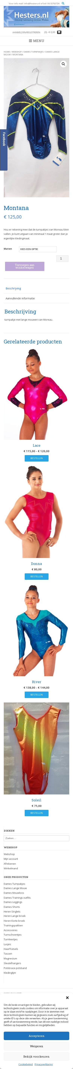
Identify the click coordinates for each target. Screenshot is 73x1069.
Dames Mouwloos (14, 892)
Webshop (17, 51)
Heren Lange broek (15, 916)
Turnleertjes (11, 939)
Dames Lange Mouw (15, 888)
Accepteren (37, 1036)
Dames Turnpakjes (33, 51)
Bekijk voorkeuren (36, 1056)
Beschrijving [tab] (13, 288)
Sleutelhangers (12, 963)
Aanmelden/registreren (26, 32)
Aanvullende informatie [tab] (20, 298)
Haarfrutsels (11, 949)
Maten (8, 248)
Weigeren (36, 1046)
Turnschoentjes (13, 934)
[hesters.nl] (36, 16)
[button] (67, 998)
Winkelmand (11, 868)
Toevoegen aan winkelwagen (24, 266)
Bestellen (37, 458)
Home (7, 51)
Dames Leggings (13, 902)
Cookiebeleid (26, 1064)
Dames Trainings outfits (17, 897)
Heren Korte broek (14, 920)
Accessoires (10, 930)
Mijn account (11, 858)
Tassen (8, 953)
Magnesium (10, 958)
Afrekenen (10, 863)
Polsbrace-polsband (15, 968)
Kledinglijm (10, 972)
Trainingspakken (13, 925)
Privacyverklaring (44, 1064)
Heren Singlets (12, 911)
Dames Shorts (12, 907)
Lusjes (7, 944)
